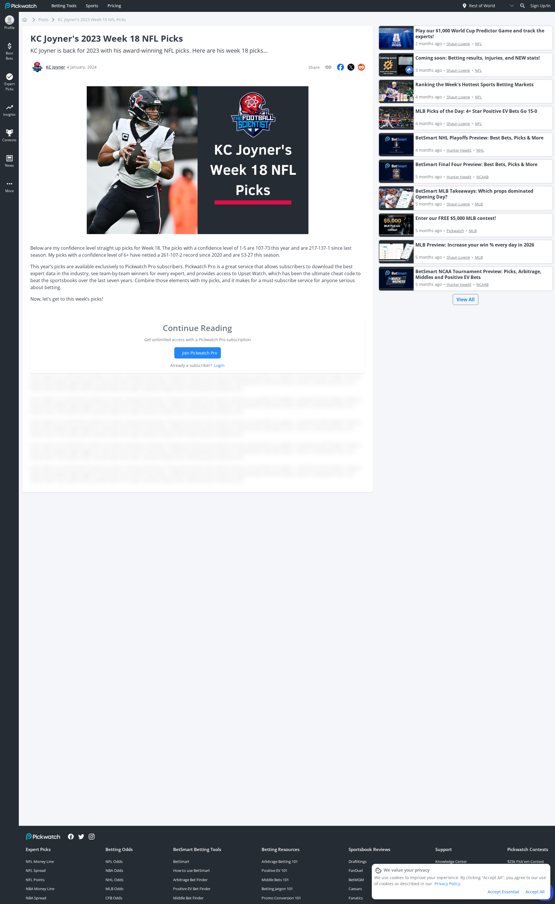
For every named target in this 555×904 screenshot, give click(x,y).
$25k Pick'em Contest (525, 861)
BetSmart (181, 861)
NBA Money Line (40, 888)
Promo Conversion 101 (281, 898)
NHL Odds (114, 879)
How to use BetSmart (191, 870)
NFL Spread (36, 870)
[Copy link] (328, 67)
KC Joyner (55, 67)
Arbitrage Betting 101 (280, 861)
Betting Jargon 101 (277, 888)
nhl (480, 150)
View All (465, 299)
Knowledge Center (451, 861)
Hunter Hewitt (459, 150)
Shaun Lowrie (458, 43)
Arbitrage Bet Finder (190, 879)
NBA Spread (36, 898)
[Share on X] (351, 67)
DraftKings (358, 861)
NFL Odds (114, 861)
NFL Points (35, 879)
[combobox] (483, 5)
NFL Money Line (40, 861)
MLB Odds (114, 888)
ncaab (482, 176)
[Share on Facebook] (340, 67)
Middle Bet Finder (188, 898)
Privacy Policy (447, 883)
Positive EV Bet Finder (191, 888)
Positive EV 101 (274, 870)
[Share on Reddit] (361, 67)
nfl (478, 43)
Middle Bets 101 (275, 879)
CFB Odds (114, 898)
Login (219, 365)
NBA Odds (114, 870)
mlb (479, 204)
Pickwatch (455, 230)
